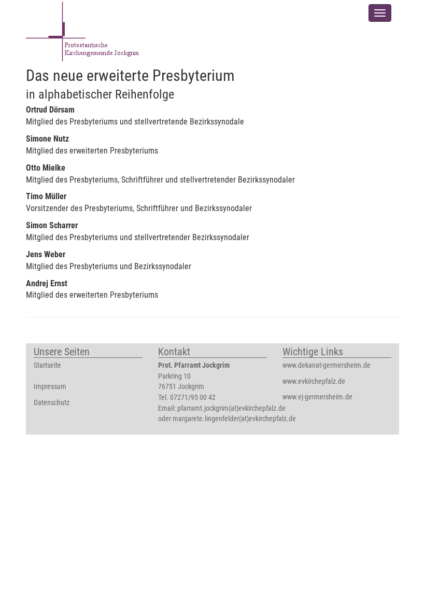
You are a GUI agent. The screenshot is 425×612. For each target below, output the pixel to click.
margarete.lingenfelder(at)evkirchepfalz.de (234, 418)
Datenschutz (51, 402)
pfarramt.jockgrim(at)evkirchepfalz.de (231, 408)
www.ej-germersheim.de (317, 397)
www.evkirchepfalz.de (313, 381)
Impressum (50, 386)
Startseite (47, 365)
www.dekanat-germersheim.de (326, 365)
